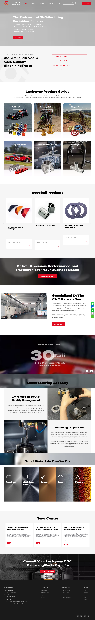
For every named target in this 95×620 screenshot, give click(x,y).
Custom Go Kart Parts (62, 56)
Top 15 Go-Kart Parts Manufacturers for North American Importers (47, 529)
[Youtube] (81, 616)
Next (91, 223)
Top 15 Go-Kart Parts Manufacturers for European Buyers (74, 529)
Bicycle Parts (44, 595)
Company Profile (66, 590)
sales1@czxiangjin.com (11, 592)
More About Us (58, 324)
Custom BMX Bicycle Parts (63, 65)
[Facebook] (78, 616)
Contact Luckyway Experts (47, 276)
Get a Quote (86, 3)
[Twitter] (85, 616)
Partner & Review (66, 592)
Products (86, 592)
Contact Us (86, 599)
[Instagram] (88, 616)
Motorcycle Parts (45, 592)
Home (85, 590)
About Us (86, 595)
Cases (63, 595)
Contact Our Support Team (47, 571)
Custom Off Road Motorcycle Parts (65, 70)
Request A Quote (18, 37)
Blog (85, 597)
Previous (4, 223)
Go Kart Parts (44, 590)
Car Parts (43, 597)
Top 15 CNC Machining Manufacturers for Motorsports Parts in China (17, 530)
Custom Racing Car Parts (62, 60)
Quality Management (66, 597)
